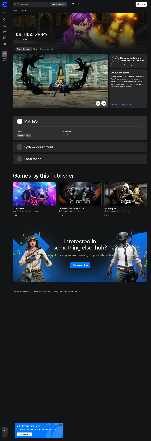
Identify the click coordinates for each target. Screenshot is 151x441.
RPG (25, 39)
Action (18, 39)
